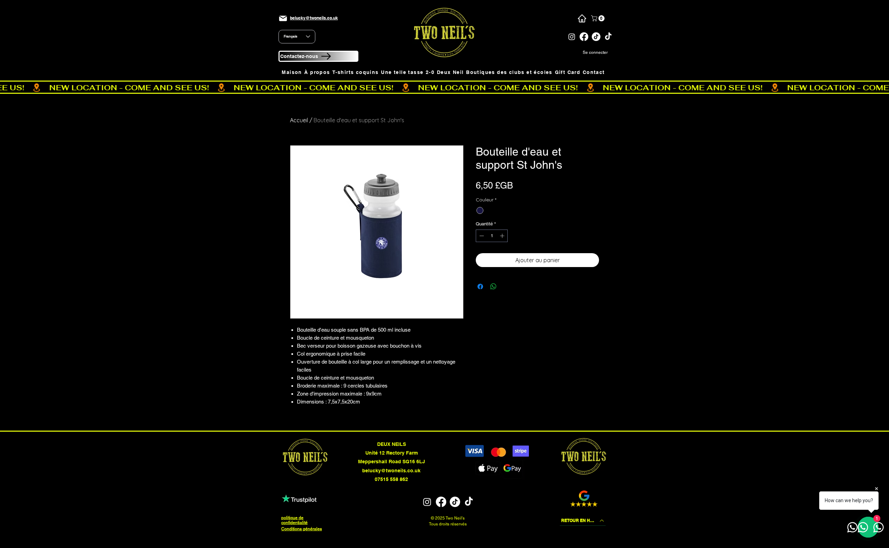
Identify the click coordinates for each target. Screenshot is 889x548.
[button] (598, 18)
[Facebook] (584, 36)
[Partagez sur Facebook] (480, 286)
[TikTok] (596, 36)
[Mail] (283, 18)
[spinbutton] (492, 236)
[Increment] (503, 236)
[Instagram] (571, 36)
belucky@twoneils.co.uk (391, 470)
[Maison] (582, 18)
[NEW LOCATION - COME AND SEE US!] (444, 87)
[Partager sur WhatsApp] (493, 286)
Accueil (299, 120)
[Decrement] (481, 236)
